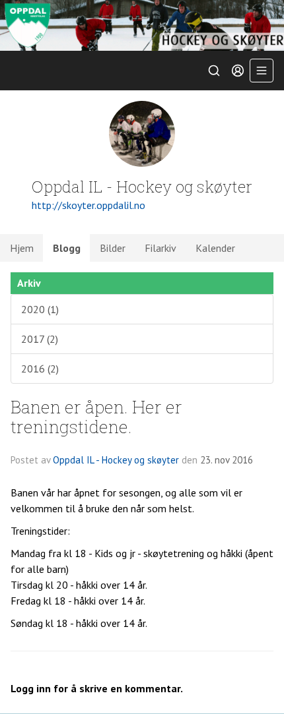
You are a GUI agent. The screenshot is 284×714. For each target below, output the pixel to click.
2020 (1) (40, 309)
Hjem (22, 247)
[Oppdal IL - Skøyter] (142, 25)
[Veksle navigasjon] (261, 70)
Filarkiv (160, 247)
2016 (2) (40, 368)
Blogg (67, 247)
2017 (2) (39, 338)
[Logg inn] (238, 70)
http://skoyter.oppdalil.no (88, 205)
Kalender (215, 247)
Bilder (112, 247)
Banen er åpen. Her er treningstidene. (96, 416)
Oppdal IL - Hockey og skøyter (116, 460)
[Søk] (214, 70)
